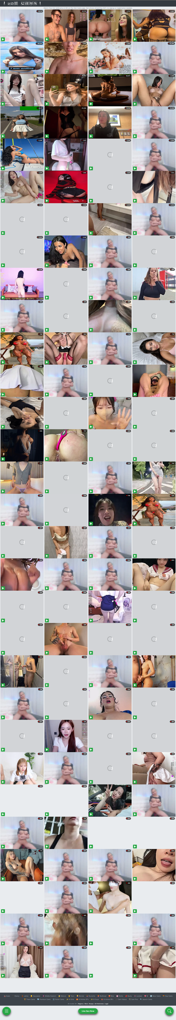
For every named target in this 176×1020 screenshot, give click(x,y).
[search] (169, 1011)
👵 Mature (62, 996)
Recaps (91, 1004)
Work (86, 1004)
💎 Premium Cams (44, 999)
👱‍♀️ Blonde (80, 996)
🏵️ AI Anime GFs (82, 999)
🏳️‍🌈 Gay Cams (168, 996)
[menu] (6, 1011)
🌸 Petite (119, 996)
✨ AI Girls (70, 999)
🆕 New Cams (155, 996)
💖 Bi (146, 996)
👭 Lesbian (138, 996)
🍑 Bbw (111, 996)
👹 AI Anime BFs (107, 999)
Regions (80, 1004)
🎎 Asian (7, 996)
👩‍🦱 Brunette (90, 996)
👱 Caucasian (35, 996)
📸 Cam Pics (133, 999)
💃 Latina (24, 996)
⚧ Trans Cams (29, 999)
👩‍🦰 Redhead (101, 996)
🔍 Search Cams (146, 999)
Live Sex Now (88, 1011)
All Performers (99, 1004)
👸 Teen (71, 996)
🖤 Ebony (15, 996)
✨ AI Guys (95, 999)
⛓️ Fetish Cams (58, 999)
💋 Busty (128, 996)
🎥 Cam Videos (121, 999)
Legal (106, 1004)
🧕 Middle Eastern (49, 996)
